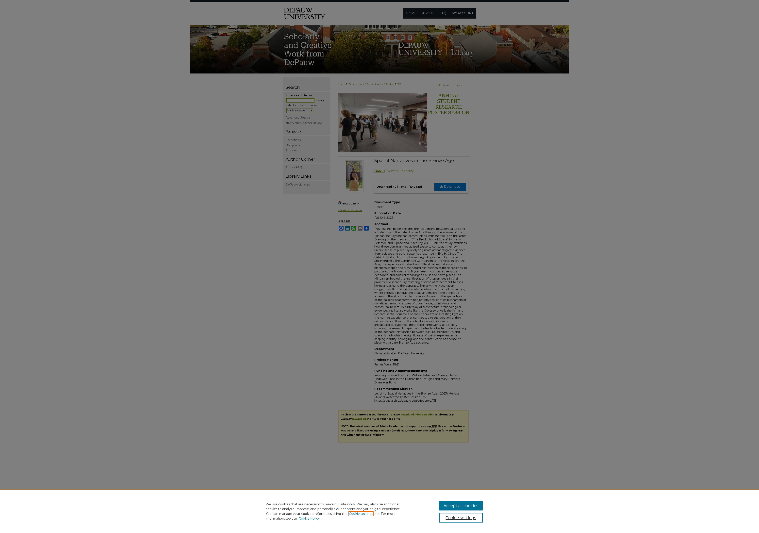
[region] (379, 511)
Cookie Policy (309, 518)
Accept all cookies (461, 505)
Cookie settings (361, 514)
